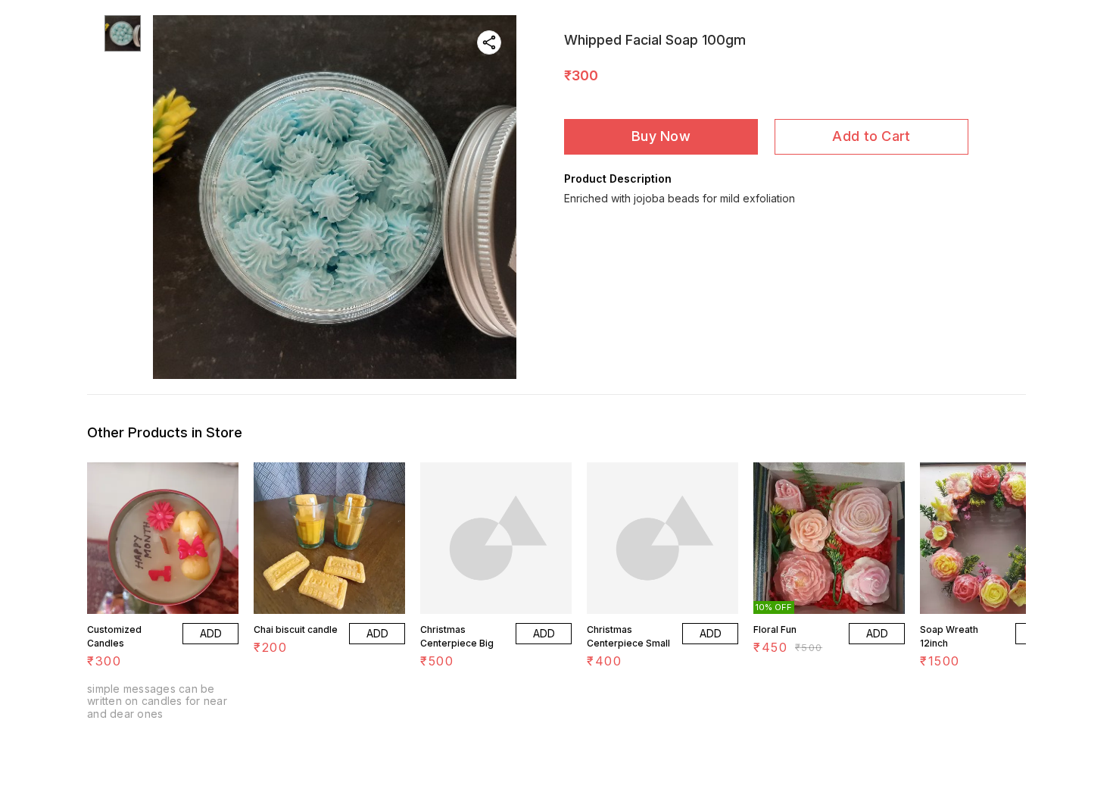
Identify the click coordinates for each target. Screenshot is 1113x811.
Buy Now (661, 136)
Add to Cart (871, 136)
